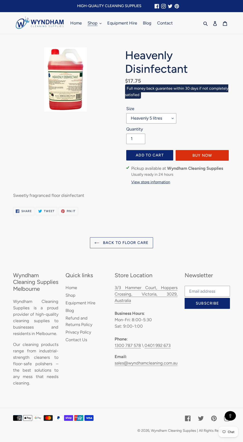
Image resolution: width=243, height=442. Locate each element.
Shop (70, 295)
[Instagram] (163, 6)
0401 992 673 (158, 345)
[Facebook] (156, 6)
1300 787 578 (128, 345)
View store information (150, 182)
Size (130, 108)
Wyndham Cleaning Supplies (173, 430)
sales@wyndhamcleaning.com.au (146, 363)
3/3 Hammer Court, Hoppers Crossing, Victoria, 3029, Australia (146, 294)
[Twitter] (170, 6)
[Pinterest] (176, 6)
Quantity (134, 129)
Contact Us (76, 339)
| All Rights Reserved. (213, 430)
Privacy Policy (78, 332)
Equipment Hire (80, 303)
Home (71, 287)
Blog (69, 310)
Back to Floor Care (125, 242)
